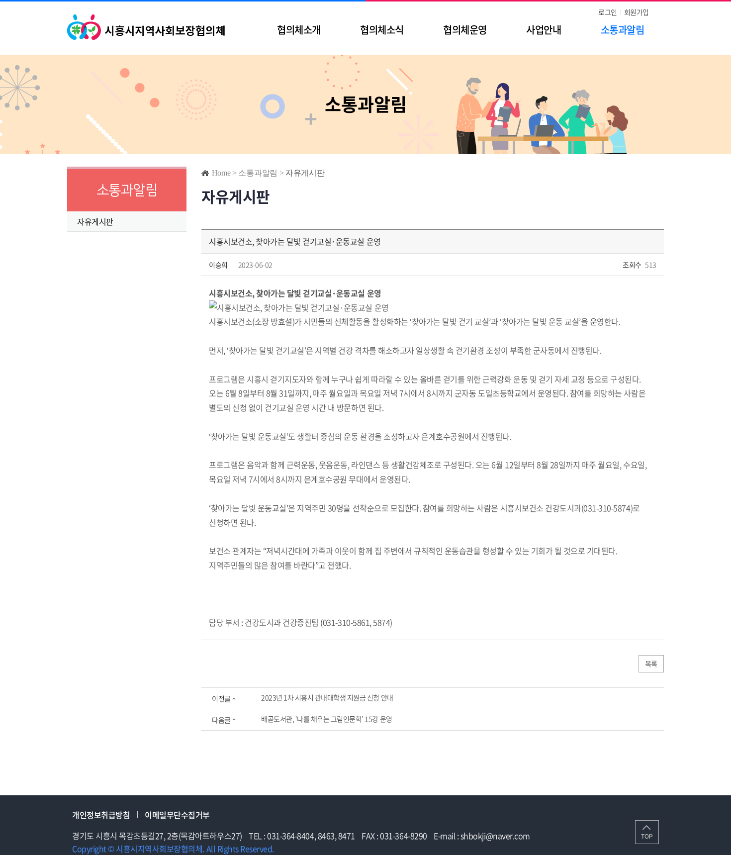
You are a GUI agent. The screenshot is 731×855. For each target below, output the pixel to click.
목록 (651, 663)
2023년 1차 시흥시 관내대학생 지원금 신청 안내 (327, 697)
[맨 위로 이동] (647, 832)
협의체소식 (381, 29)
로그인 (607, 11)
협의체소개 (298, 29)
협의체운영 (464, 29)
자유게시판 (95, 221)
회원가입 (636, 11)
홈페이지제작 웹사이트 (312, 849)
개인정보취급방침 (101, 815)
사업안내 (543, 29)
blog (358, 849)
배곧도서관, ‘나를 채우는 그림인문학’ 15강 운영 (326, 719)
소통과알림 (622, 29)
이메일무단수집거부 (177, 815)
